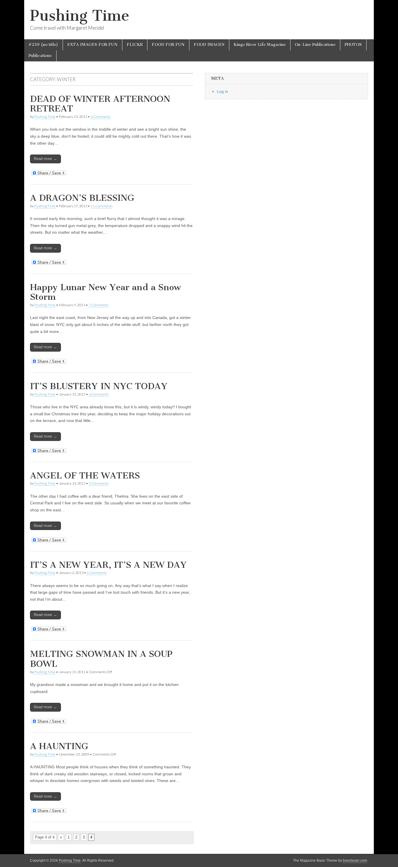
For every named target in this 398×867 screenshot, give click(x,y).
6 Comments (100, 116)
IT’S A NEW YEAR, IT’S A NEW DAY (108, 565)
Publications (40, 55)
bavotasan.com (355, 861)
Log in (222, 91)
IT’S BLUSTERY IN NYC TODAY (99, 386)
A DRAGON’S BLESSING (82, 198)
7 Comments (98, 305)
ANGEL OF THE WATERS (85, 475)
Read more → (45, 159)
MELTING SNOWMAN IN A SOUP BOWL (101, 659)
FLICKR (135, 44)
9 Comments (99, 483)
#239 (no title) (43, 44)
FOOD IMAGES (209, 44)
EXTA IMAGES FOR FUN (92, 44)
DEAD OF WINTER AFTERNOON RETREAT (100, 104)
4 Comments (99, 394)
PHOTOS (353, 44)
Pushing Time (79, 15)
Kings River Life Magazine (260, 44)
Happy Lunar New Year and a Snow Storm (105, 292)
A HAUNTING (59, 746)
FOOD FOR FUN (168, 44)
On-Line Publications (315, 44)
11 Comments (101, 206)
